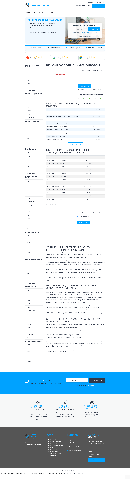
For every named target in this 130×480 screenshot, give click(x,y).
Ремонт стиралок (52, 439)
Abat (28, 97)
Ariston (29, 87)
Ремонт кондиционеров (33, 341)
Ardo (28, 80)
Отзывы (50, 12)
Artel (28, 107)
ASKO (28, 293)
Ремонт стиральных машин (32, 66)
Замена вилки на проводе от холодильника (59, 123)
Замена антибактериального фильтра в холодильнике (62, 116)
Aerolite (29, 361)
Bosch (28, 303)
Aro (28, 104)
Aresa (28, 83)
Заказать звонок (98, 6)
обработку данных (89, 216)
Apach (28, 249)
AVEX (28, 198)
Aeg (28, 163)
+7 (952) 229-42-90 (82, 6)
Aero (28, 358)
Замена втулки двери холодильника (57, 129)
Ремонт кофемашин (32, 314)
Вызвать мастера (84, 86)
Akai (28, 73)
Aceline (29, 355)
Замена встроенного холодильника (57, 126)
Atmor (28, 194)
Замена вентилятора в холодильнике (57, 119)
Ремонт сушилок (31, 286)
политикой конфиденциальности (73, 473)
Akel (28, 77)
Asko (28, 191)
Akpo (28, 134)
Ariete (28, 327)
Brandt (29, 307)
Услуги (27, 12)
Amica (28, 269)
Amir (28, 215)
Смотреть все (31, 90)
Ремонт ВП (51, 447)
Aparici (28, 170)
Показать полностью (75, 144)
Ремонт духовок (31, 205)
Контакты (42, 12)
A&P (28, 153)
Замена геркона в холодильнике (56, 136)
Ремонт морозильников (33, 259)
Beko (28, 300)
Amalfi (28, 166)
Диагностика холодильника (55, 113)
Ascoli (28, 188)
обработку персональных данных (89, 32)
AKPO (28, 184)
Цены (34, 12)
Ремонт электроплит (32, 232)
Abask (28, 156)
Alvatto (29, 324)
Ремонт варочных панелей (31, 177)
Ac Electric (29, 351)
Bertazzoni (30, 334)
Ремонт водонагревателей (31, 149)
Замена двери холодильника (55, 139)
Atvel (28, 297)
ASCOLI (29, 111)
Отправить (96, 460)
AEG (28, 70)
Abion (28, 348)
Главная (27, 52)
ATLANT (29, 114)
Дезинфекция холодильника (55, 109)
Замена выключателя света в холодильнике (59, 133)
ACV (28, 159)
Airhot (28, 242)
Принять (5, 478)
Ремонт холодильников (37, 52)
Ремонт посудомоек (32, 121)
